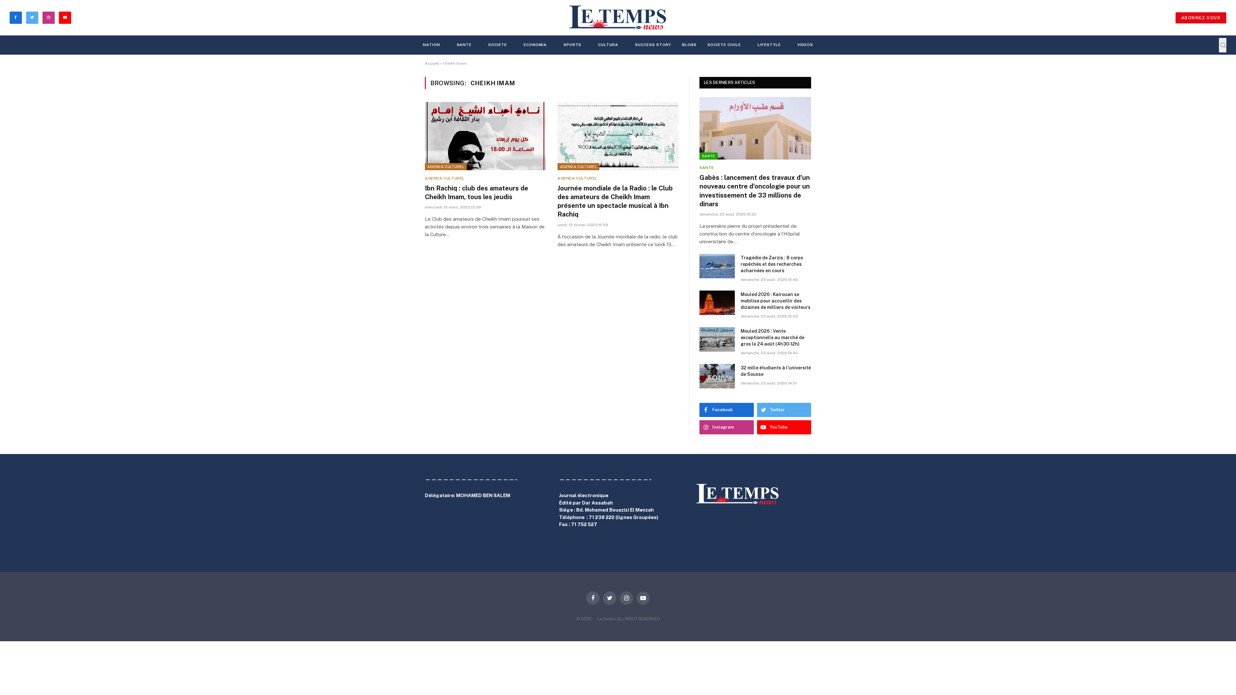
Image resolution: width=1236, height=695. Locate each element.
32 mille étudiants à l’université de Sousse (776, 371)
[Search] (1222, 45)
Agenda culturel (445, 167)
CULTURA (608, 44)
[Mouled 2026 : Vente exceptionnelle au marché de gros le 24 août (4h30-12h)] (717, 339)
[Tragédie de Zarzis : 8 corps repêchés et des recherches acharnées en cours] (717, 266)
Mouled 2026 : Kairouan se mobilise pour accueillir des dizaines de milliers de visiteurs (775, 301)
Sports (573, 44)
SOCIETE (497, 44)
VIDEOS (805, 44)
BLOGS (689, 44)
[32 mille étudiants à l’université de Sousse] (717, 376)
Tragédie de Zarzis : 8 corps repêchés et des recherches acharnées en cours (772, 264)
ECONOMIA (535, 44)
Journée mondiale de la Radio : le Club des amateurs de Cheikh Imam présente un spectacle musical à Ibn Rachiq (615, 201)
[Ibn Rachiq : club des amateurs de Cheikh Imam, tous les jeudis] (485, 136)
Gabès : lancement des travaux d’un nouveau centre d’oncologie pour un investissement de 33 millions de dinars (754, 191)
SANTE (464, 44)
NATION (431, 44)
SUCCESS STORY (653, 44)
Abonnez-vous (1201, 17)
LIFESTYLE (769, 44)
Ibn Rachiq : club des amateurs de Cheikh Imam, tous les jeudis (476, 192)
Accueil (432, 63)
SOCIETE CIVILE (724, 44)
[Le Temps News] (618, 17)
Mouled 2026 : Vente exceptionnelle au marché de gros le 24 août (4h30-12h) (772, 338)
